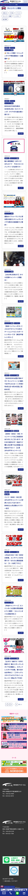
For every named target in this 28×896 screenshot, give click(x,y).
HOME (1, 4)
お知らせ (5, 13)
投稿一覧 (6, 4)
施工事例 (5, 19)
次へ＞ (20, 704)
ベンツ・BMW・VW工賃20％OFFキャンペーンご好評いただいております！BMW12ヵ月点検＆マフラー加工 (13, 502)
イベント (18, 13)
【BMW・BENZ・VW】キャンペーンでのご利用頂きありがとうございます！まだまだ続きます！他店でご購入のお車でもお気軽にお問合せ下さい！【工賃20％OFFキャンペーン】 (13, 442)
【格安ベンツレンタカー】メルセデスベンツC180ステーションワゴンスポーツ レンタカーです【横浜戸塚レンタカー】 (14, 331)
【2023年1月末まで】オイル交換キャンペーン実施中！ (13, 277)
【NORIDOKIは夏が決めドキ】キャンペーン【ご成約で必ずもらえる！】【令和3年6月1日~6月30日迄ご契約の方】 (13, 383)
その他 (11, 13)
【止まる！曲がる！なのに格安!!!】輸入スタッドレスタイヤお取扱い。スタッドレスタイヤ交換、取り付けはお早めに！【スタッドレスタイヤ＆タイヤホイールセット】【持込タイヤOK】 (13, 669)
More (20, 75)
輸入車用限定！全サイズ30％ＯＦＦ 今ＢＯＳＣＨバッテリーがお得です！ (13, 164)
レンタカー (17, 16)
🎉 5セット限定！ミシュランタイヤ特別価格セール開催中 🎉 (13, 56)
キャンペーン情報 (7, 16)
